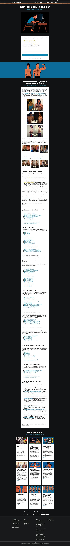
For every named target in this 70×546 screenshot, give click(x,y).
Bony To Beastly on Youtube (27, 522)
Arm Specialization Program (16, 523)
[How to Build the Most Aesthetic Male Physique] (35, 489)
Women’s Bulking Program (15, 527)
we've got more (43, 511)
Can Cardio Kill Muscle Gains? (29, 357)
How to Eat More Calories (28, 302)
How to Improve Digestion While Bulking (30, 299)
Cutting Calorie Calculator (28, 402)
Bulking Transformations (15, 526)
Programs (40, 2)
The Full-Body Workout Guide (29, 268)
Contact (56, 2)
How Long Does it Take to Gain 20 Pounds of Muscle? (21, 470)
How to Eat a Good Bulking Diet (29, 297)
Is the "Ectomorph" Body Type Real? (29, 219)
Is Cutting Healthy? (27, 353)
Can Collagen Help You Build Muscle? (30, 374)
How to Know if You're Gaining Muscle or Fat (31, 249)
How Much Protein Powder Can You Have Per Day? (32, 376)
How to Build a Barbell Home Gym (29, 320)
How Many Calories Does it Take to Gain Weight (31, 301)
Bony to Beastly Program (38, 158)
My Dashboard (49, 519)
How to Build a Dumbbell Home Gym (30, 319)
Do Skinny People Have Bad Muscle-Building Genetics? (33, 215)
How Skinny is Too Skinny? (29, 417)
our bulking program (45, 514)
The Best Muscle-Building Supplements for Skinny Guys (33, 370)
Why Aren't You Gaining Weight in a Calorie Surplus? (32, 250)
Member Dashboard (54, 0)
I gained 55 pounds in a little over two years (37, 93)
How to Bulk (26, 232)
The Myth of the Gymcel (28, 338)
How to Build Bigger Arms (28, 282)
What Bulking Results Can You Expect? (30, 244)
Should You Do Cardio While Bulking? (30, 356)
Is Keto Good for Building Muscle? (29, 307)
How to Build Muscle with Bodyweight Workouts (32, 321)
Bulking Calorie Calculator (28, 398)
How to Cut (26, 352)
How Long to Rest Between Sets (29, 273)
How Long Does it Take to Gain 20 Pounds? (31, 245)
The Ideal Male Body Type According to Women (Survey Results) (47, 495)
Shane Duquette (26, 93)
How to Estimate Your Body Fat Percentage (31, 360)
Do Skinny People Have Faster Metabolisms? (31, 216)
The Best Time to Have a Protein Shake (30, 377)
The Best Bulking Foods (28, 303)
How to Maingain (27, 235)
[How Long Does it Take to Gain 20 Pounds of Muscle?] (21, 464)
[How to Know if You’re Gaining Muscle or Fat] (35, 464)
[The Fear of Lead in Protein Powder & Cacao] (21, 440)
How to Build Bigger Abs (28, 285)
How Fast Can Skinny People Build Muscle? (31, 214)
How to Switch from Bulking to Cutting (30, 355)
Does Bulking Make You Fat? (28, 238)
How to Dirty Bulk (27, 233)
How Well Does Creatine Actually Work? (30, 372)
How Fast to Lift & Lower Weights (29, 276)
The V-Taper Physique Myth (28, 337)
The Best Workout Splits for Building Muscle (31, 270)
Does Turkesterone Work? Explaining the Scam (31, 371)
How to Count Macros (27, 241)
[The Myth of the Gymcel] (48, 464)
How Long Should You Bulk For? (29, 243)
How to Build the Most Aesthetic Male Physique (35, 494)
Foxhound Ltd (34, 544)
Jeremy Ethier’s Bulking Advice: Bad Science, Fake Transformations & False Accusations (34, 447)
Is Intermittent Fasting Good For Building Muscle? (32, 306)
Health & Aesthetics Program (16, 522)
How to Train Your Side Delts (28, 278)
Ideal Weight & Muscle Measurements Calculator (32, 391)
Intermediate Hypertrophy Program (17, 520)
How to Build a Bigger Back (28, 281)
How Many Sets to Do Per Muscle (29, 271)
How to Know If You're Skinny (29, 218)
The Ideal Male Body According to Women (31, 335)
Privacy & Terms (35, 542)
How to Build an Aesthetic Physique (30, 336)
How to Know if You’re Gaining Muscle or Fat (35, 470)
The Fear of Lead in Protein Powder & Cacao (21, 446)
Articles (36, 2)
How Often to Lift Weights (28, 274)
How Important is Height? (28, 339)
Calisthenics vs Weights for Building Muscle (31, 322)
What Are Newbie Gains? (28, 236)
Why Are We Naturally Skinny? (29, 211)
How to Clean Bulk (27, 234)
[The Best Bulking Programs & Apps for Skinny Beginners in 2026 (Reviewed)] (48, 440)
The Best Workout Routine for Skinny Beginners (32, 267)
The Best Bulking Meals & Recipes (29, 298)
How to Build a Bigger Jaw (28, 286)
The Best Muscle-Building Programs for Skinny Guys (32, 251)
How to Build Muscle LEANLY (29, 240)
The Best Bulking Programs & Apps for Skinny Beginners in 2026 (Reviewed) (47, 446)
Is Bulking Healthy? (27, 354)
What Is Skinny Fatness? (28, 220)
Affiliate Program (26, 524)
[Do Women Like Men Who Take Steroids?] (21, 489)
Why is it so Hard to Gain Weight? (29, 213)
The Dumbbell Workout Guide (29, 269)
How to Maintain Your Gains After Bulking (31, 359)
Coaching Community (50, 520)
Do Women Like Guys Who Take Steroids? (31, 340)
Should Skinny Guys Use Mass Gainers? (30, 223)
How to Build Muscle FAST (28, 239)
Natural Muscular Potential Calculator (30, 394)
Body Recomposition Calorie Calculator (31, 406)
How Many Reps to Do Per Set (29, 272)
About (52, 2)
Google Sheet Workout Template (29, 384)
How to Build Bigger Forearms (29, 283)
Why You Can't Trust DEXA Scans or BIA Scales (31, 248)
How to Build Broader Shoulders (29, 277)
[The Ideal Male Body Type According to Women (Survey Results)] (48, 489)
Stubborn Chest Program (15, 524)
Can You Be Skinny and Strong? (29, 217)
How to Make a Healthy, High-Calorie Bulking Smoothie (33, 304)
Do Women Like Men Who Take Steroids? (21, 494)
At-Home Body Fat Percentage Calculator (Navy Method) (34, 409)
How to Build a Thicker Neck (28, 279)
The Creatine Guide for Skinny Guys (30, 373)
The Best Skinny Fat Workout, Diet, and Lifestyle (32, 222)
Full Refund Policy (26, 523)
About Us (25, 519)
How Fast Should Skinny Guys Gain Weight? (31, 247)
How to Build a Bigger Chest (28, 280)
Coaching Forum (49, 0)
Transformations (47, 2)
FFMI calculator (27, 414)
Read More (18, 456)
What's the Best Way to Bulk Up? (29, 242)
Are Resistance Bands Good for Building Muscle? (32, 323)
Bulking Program (14, 519)
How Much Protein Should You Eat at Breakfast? (31, 305)
